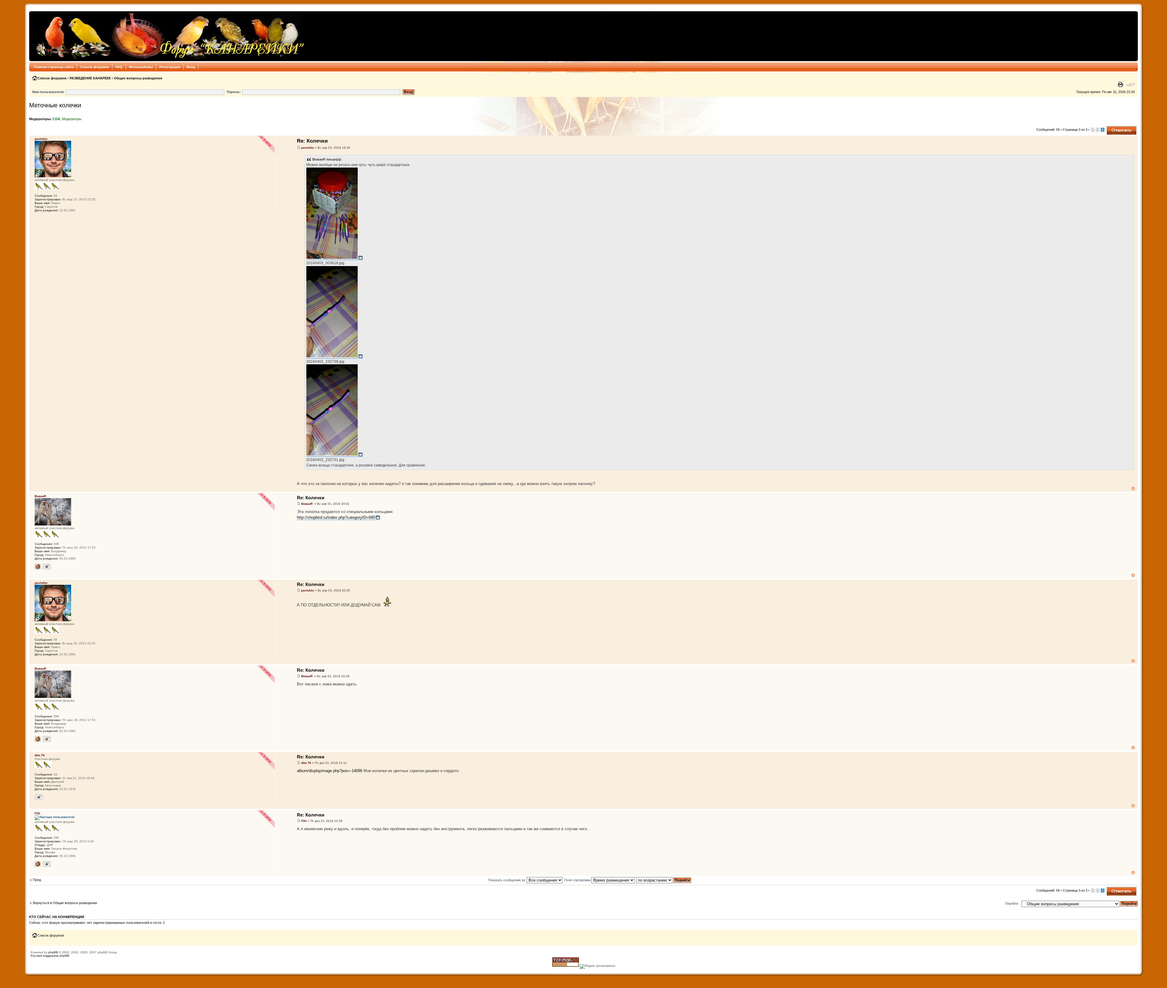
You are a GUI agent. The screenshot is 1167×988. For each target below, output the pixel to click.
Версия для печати (1121, 84)
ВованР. (307, 503)
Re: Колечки (312, 141)
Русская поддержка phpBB (50, 955)
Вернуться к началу (1133, 488)
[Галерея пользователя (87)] (47, 864)
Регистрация (169, 67)
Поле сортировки (577, 880)
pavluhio (307, 147)
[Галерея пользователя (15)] (47, 566)
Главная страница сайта (54, 67)
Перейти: (1012, 903)
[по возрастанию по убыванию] (664, 880)
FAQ (118, 67)
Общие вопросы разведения (138, 78)
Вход (191, 67)
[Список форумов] (168, 36)
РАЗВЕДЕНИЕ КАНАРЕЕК (90, 78)
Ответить (1114, 128)
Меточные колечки (55, 105)
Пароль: (234, 92)
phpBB (53, 952)
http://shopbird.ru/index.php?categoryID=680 (336, 517)
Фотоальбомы (141, 67)
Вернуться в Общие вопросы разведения (65, 903)
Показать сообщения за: (507, 880)
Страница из (1075, 129)
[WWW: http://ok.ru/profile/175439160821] (38, 566)
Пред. (37, 880)
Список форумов (94, 67)
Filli (304, 821)
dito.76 (306, 762)
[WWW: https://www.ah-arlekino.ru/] (38, 864)
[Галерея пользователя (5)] (39, 797)
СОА (56, 119)
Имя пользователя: (48, 92)
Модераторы (71, 119)
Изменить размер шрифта (1130, 84)
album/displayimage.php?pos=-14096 (329, 770)
